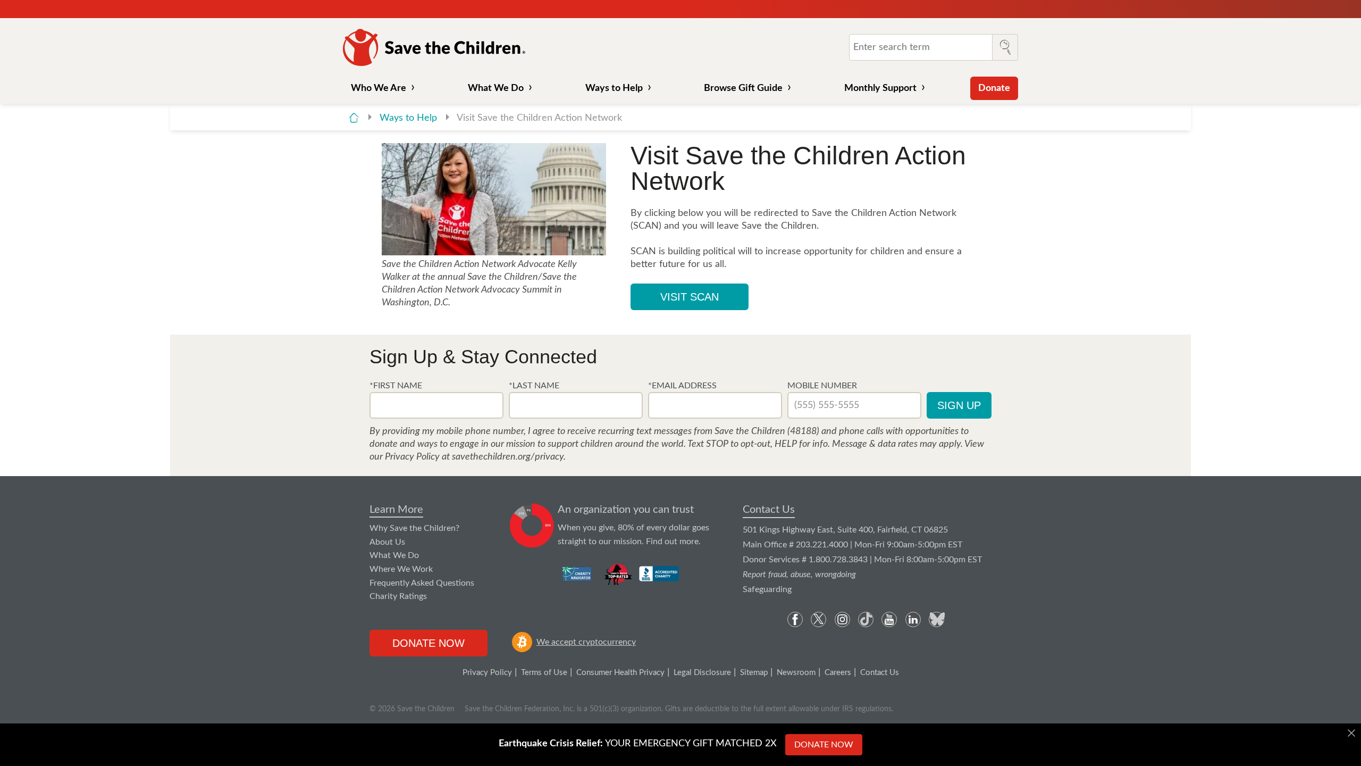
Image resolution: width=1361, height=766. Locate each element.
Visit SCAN (689, 297)
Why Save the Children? (414, 528)
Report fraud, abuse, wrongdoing (799, 574)
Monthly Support (880, 88)
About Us (387, 542)
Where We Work (401, 569)
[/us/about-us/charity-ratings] (578, 574)
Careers (838, 673)
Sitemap (754, 673)
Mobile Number (822, 385)
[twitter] (818, 619)
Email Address (684, 385)
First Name (397, 385)
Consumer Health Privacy (620, 673)
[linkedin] (913, 619)
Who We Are (378, 88)
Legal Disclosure (702, 673)
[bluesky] (936, 619)
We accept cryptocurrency (586, 642)
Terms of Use (544, 673)
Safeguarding (767, 589)
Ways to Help (614, 88)
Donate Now (428, 643)
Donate (994, 88)
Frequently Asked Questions (421, 583)
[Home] (353, 117)
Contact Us (769, 509)
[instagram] (842, 619)
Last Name (536, 385)
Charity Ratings (398, 596)
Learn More (396, 509)
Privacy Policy (487, 673)
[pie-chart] (532, 526)
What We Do (496, 88)
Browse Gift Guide (743, 88)
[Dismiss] (1351, 733)
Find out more (672, 541)
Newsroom (796, 673)
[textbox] (436, 405)
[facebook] (795, 619)
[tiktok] (865, 619)
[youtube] (889, 619)
